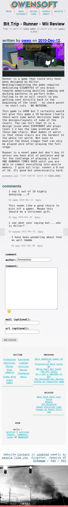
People (11, 434)
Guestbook (23, 359)
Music (23, 376)
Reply (38, 200)
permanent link (10, 176)
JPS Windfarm (48, 404)
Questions (9, 363)
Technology (9, 359)
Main (8, 11)
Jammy (15, 200)
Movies (23, 370)
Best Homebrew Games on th (49, 360)
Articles (24, 366)
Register (23, 437)
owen (26, 40)
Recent (33, 11)
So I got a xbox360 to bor (49, 375)
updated (43, 454)
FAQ (53, 460)
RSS (63, 460)
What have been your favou (49, 398)
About (46, 14)
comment (10, 254)
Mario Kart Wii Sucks (49, 369)
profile (10, 432)
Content (24, 454)
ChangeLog (23, 373)
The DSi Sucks (49, 371)
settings (24, 432)
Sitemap (39, 460)
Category (21, 14)
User (33, 14)
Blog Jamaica (9, 371)
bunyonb (16, 231)
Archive (58, 11)
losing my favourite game (49, 381)
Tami (14, 217)
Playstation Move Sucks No (49, 365)
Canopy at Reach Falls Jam (49, 410)
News (21, 11)
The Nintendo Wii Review (48, 379)
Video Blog (9, 376)
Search (46, 11)
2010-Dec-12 (49, 40)
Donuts (49, 402)
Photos (9, 366)
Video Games (29, 29)
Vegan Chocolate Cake (49, 407)
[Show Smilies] (9, 311)
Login (10, 437)
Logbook (23, 363)
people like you (15, 457)
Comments (22, 434)
